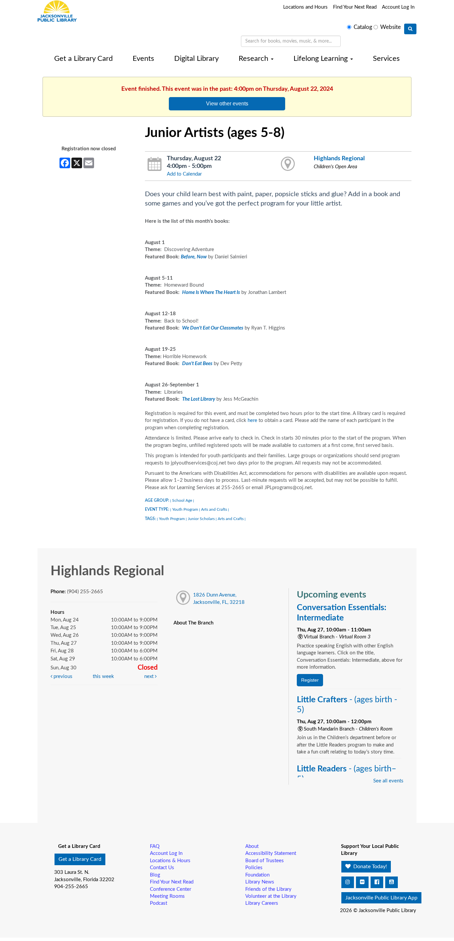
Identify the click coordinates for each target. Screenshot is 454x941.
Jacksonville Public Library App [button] (381, 897)
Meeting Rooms (167, 896)
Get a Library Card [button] (79, 859)
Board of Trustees (264, 860)
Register (310, 680)
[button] (347, 882)
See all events (388, 780)
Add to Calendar (184, 174)
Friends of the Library (268, 889)
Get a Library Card (83, 58)
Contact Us (162, 867)
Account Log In (398, 7)
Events (143, 58)
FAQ (155, 846)
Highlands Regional (339, 158)
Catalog (363, 27)
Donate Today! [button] (369, 866)
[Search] (410, 29)
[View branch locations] (288, 164)
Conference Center (170, 889)
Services (386, 58)
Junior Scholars (201, 519)
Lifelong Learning (321, 58)
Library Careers (261, 903)
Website (390, 27)
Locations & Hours (170, 860)
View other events (227, 103)
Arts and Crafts (214, 509)
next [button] (149, 676)
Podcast (158, 903)
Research (254, 58)
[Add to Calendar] (155, 164)
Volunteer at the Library (270, 896)
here (252, 420)
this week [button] (103, 676)
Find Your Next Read (355, 7)
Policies (254, 867)
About (252, 846)
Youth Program (185, 509)
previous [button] (62, 676)
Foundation (257, 875)
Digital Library (196, 58)
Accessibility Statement (270, 853)
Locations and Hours (305, 7)
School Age (182, 500)
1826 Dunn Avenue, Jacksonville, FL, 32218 (219, 599)
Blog (155, 875)
